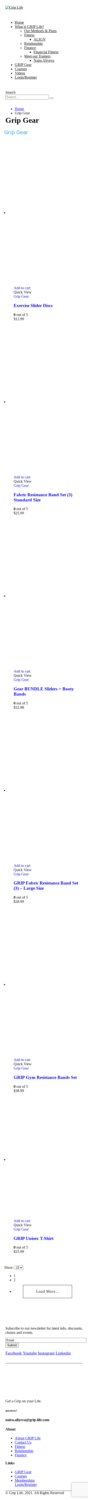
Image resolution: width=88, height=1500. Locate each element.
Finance (30, 48)
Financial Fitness (46, 52)
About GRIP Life (28, 1438)
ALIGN (40, 39)
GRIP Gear (23, 65)
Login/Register (26, 77)
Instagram (46, 1353)
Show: (9, 1267)
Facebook (13, 1353)
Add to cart (22, 288)
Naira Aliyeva (44, 60)
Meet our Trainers (37, 56)
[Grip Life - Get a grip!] (14, 7)
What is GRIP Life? (29, 27)
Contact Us (23, 1442)
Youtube (30, 1353)
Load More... (47, 1291)
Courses (21, 69)
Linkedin (63, 1353)
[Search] (52, 98)
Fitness (29, 35)
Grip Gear (21, 296)
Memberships (25, 1480)
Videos (20, 73)
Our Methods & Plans (40, 31)
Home (19, 22)
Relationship (33, 44)
